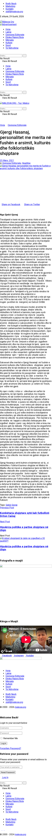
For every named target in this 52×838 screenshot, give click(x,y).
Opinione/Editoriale (15, 34)
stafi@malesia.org (14, 11)
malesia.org (20, 707)
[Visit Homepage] (7, 21)
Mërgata (10, 40)
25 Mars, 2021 (7, 160)
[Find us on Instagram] (3, 19)
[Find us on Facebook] (1, 19)
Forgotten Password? (10, 748)
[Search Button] (1, 53)
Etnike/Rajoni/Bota (15, 37)
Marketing (10, 6)
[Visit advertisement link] (8, 24)
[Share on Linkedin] (1, 207)
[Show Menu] (1, 100)
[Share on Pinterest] (2, 207)
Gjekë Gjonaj (11, 505)
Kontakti (9, 9)
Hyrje (8, 29)
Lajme (8, 32)
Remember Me (10, 738)
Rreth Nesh (11, 3)
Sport (8, 45)
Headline (26, 163)
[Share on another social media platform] (1, 209)
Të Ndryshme (12, 48)
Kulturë (9, 42)
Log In (5, 777)
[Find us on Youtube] (5, 19)
